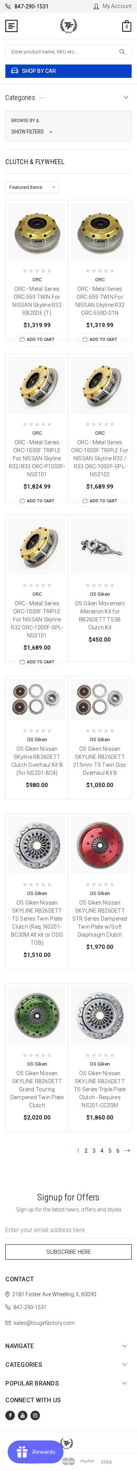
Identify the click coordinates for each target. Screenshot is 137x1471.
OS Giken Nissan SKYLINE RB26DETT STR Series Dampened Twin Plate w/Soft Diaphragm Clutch (99, 919)
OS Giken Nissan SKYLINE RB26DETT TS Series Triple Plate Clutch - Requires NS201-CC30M (100, 1089)
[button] (68, 126)
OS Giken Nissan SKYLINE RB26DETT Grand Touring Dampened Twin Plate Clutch (37, 1089)
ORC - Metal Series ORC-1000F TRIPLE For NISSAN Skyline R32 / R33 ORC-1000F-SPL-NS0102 (99, 458)
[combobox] (68, 52)
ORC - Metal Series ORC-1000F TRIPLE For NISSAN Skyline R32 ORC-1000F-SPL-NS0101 (37, 619)
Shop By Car (39, 71)
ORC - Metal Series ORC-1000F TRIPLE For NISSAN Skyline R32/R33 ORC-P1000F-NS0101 (37, 458)
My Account (117, 6)
